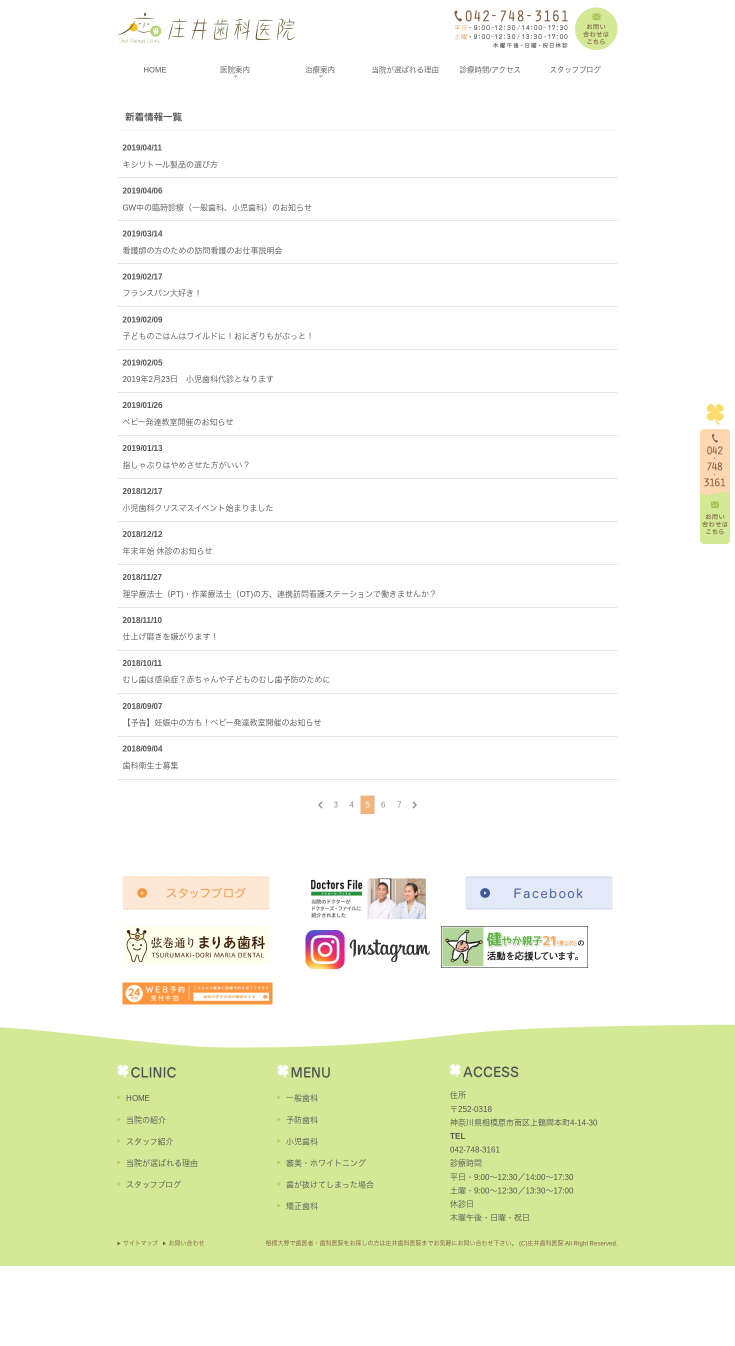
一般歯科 (302, 1098)
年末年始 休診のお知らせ (167, 551)
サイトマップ (140, 1243)
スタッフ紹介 (150, 1142)
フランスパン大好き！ (162, 293)
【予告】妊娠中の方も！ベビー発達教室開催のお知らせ (222, 722)
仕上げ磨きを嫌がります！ (170, 636)
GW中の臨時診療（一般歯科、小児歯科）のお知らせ (217, 208)
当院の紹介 (146, 1120)
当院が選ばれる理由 (405, 70)
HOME (155, 70)
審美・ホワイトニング (326, 1163)
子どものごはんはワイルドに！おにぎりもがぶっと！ (218, 336)
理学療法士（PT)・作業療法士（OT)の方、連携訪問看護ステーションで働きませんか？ (279, 594)
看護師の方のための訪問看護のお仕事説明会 (202, 250)
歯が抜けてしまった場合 (330, 1184)
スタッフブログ (575, 70)
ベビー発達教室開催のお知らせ (178, 422)
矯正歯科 (302, 1206)
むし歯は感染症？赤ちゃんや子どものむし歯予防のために (226, 680)
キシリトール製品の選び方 (170, 164)
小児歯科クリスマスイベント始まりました (198, 508)
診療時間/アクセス (490, 70)
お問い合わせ (186, 1243)
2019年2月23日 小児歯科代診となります (198, 379)
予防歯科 (302, 1120)
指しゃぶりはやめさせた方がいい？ (186, 465)
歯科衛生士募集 (150, 766)
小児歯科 (302, 1142)
